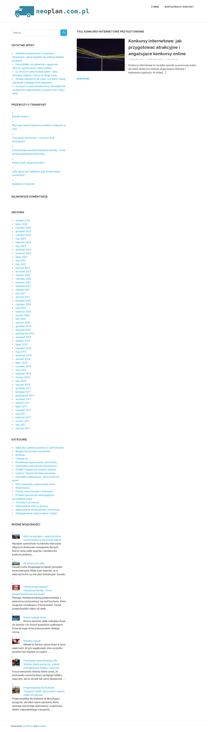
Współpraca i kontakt (179, 6)
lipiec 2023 (21, 257)
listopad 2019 (23, 329)
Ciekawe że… (23, 458)
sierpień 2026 (23, 220)
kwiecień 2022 (23, 282)
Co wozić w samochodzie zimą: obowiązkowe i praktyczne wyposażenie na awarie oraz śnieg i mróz (38, 90)
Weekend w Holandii (23, 184)
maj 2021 (21, 293)
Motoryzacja (23, 487)
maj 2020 (21, 308)
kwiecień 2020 (23, 311)
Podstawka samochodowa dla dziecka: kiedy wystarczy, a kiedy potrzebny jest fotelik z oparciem (41, 664)
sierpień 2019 (23, 340)
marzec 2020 (23, 315)
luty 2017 (21, 424)
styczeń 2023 (23, 267)
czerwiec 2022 (23, 278)
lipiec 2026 (21, 224)
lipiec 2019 (21, 344)
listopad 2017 (23, 391)
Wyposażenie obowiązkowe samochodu (38, 509)
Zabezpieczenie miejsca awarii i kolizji (36, 513)
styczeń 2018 (23, 384)
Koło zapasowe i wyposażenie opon (35, 484)
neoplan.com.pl (155, 59)
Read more (83, 79)
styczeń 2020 (23, 322)
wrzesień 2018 (23, 355)
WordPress (28, 726)
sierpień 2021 (23, 289)
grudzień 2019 (23, 326)
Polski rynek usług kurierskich (28, 162)
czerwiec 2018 (23, 366)
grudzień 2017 (23, 388)
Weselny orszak (32, 640)
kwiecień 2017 (23, 417)
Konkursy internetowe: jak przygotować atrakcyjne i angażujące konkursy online (157, 47)
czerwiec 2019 (23, 348)
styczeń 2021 (23, 297)
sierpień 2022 (23, 275)
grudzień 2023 (23, 249)
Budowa (20, 455)
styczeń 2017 (23, 428)
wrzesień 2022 (23, 271)
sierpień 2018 (23, 359)
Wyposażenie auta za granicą (32, 506)
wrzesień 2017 (23, 399)
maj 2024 (21, 238)
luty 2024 (21, 246)
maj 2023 (21, 260)
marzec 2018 (23, 377)
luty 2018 (21, 381)
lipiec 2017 (21, 406)
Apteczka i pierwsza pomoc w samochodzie (40, 447)
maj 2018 (21, 370)
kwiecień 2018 (23, 373)
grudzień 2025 (23, 231)
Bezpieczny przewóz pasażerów (33, 451)
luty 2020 (21, 319)
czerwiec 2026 (23, 227)
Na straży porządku (34, 563)
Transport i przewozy (27, 502)
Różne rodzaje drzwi (34, 617)
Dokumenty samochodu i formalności (36, 465)
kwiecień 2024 (23, 242)
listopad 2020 (23, 300)
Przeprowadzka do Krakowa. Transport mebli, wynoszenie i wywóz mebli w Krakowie (44, 691)
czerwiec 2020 (23, 304)
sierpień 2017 (23, 402)
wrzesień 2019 (23, 337)
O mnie (155, 6)
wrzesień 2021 (23, 286)
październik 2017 (25, 395)
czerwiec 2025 (23, 235)
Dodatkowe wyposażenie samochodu (36, 462)
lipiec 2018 (21, 362)
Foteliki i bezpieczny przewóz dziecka (36, 469)
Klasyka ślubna (20, 116)
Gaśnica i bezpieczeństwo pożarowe (35, 473)
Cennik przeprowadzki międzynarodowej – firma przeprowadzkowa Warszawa (32, 590)
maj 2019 (21, 351)
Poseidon (41, 726)
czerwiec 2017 (23, 410)
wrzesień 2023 (23, 253)
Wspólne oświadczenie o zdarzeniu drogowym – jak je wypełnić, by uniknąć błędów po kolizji (38, 57)
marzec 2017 (23, 421)
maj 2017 (21, 413)
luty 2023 (21, 264)
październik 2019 (25, 333)
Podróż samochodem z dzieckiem (34, 491)
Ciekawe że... (173, 59)
